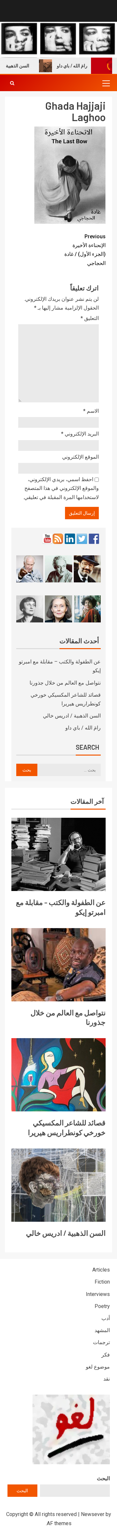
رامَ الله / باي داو (80, 65)
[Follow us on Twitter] (82, 539)
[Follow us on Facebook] (94, 539)
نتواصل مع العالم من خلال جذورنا (65, 683)
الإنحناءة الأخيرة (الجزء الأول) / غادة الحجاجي (85, 249)
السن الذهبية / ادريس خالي (72, 716)
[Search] (12, 83)
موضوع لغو (98, 1367)
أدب (105, 1318)
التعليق (90, 318)
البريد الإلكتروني (80, 434)
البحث (103, 1478)
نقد (106, 1379)
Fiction (102, 1282)
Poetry (102, 1306)
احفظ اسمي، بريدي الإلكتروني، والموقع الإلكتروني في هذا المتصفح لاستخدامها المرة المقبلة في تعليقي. (61, 488)
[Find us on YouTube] (47, 539)
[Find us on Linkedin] (70, 539)
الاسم (91, 411)
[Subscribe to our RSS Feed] (58, 539)
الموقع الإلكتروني (80, 457)
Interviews (98, 1294)
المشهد (102, 1330)
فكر (105, 1355)
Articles (101, 1270)
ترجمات (101, 1342)
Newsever (92, 1514)
